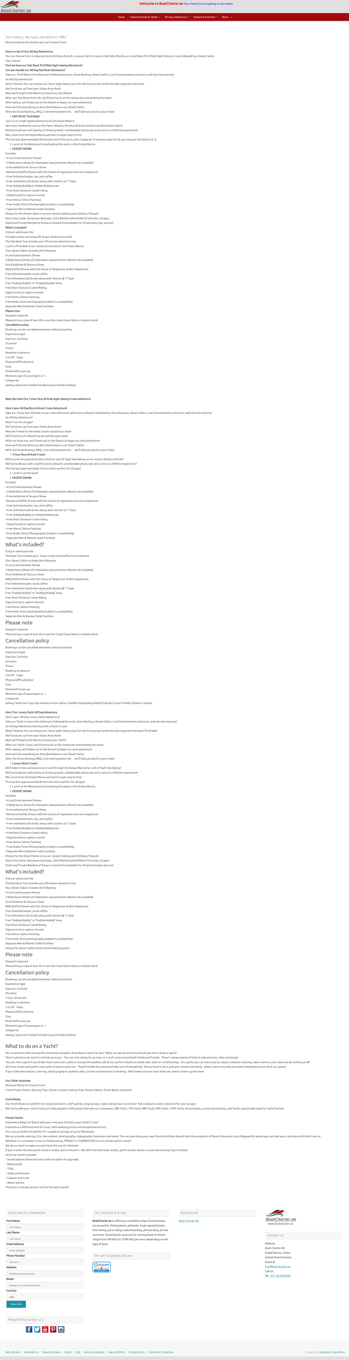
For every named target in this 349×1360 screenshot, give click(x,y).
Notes (10, 1279)
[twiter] (37, 1329)
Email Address (15, 1244)
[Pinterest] (53, 1329)
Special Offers (117, 1352)
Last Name (12, 1232)
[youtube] (45, 1329)
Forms (68, 1352)
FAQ (77, 1352)
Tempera (325, 1352)
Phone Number (15, 1256)
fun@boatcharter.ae (277, 1266)
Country (11, 1290)
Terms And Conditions (161, 1352)
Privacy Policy (137, 1352)
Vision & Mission (51, 1352)
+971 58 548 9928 (280, 1276)
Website (11, 1267)
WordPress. (338, 1352)
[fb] (29, 1329)
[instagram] (61, 1329)
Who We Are (13, 1352)
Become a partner (94, 1352)
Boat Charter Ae (189, 1221)
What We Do (31, 1352)
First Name (13, 1221)
